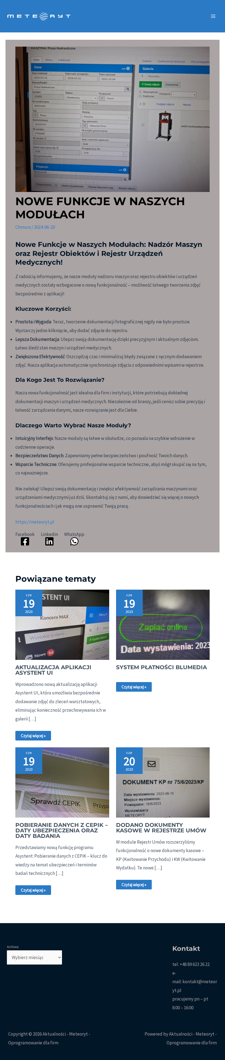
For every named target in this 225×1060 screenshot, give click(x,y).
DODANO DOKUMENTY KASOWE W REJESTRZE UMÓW (161, 828)
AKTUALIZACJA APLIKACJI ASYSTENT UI (53, 670)
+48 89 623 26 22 (195, 964)
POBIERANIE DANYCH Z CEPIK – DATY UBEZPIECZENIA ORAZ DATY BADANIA (61, 830)
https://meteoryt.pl (34, 522)
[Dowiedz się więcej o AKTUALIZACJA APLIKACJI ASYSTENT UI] (62, 624)
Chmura (23, 227)
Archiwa (13, 947)
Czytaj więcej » (33, 735)
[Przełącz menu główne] (213, 16)
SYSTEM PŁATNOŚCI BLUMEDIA (161, 667)
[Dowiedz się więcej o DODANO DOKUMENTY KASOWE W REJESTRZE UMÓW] (163, 782)
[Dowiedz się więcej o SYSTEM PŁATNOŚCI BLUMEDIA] (163, 624)
